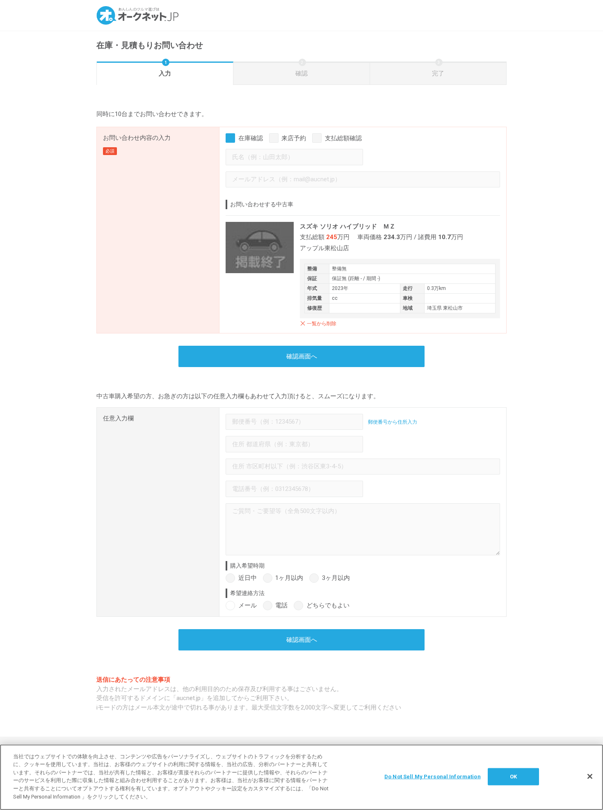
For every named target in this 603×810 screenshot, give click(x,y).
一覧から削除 (321, 323)
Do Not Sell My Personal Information (432, 776)
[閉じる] (590, 776)
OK (513, 776)
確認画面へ (301, 356)
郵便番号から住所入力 (392, 422)
